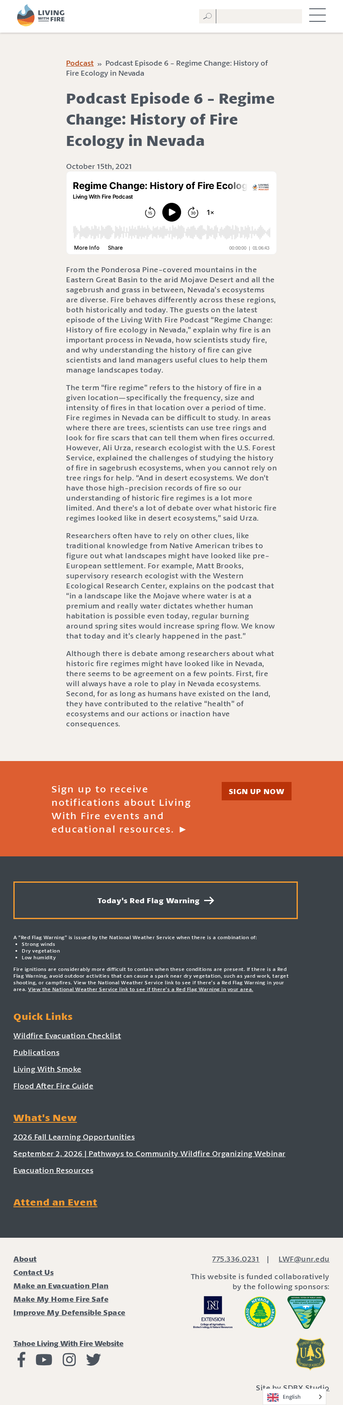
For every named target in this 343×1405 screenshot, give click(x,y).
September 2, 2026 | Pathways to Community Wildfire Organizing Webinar (149, 1153)
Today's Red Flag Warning (150, 900)
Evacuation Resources (53, 1170)
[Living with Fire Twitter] (93, 1362)
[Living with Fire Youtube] (44, 1362)
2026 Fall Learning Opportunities (74, 1137)
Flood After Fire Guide (53, 1086)
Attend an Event (55, 1201)
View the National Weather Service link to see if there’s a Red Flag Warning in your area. (140, 989)
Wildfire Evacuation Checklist (67, 1035)
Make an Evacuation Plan (61, 1285)
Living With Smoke (47, 1069)
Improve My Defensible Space (69, 1312)
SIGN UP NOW (256, 791)
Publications (36, 1052)
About (25, 1259)
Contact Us (33, 1272)
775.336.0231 (235, 1259)
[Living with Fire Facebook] (22, 1362)
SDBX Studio (306, 1387)
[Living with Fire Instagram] (69, 1362)
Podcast (80, 63)
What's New (45, 1117)
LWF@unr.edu (304, 1259)
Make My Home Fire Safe (60, 1299)
